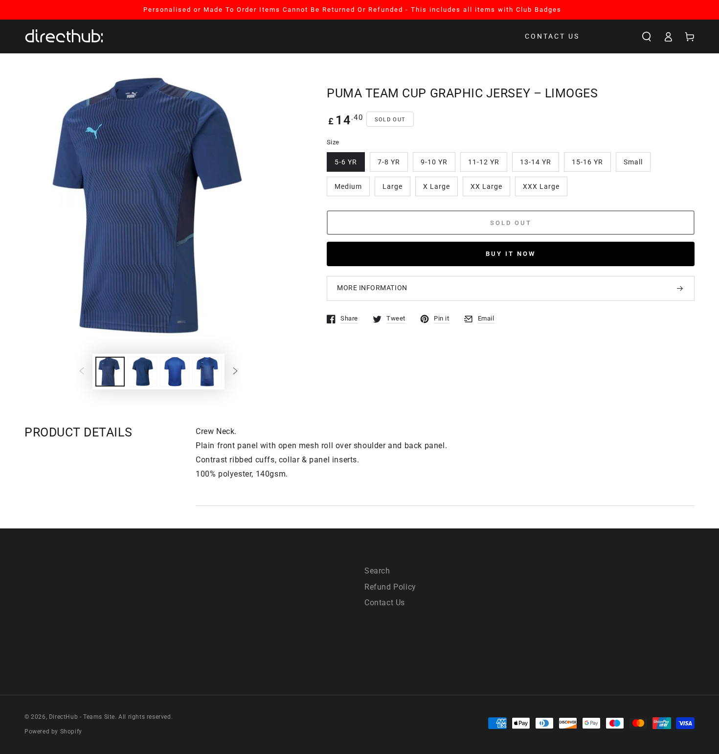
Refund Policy (390, 587)
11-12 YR (483, 162)
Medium (348, 186)
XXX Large (541, 186)
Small (633, 162)
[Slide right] (235, 372)
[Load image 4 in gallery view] (207, 372)
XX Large (486, 186)
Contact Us (384, 602)
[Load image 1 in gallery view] (110, 372)
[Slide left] (81, 372)
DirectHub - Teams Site (82, 716)
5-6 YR (346, 162)
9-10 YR (434, 162)
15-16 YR (587, 162)
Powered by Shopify (53, 731)
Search (377, 570)
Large (392, 186)
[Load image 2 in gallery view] (142, 372)
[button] (646, 36)
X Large (436, 186)
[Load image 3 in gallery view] (174, 372)
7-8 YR (389, 162)
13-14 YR (535, 162)
